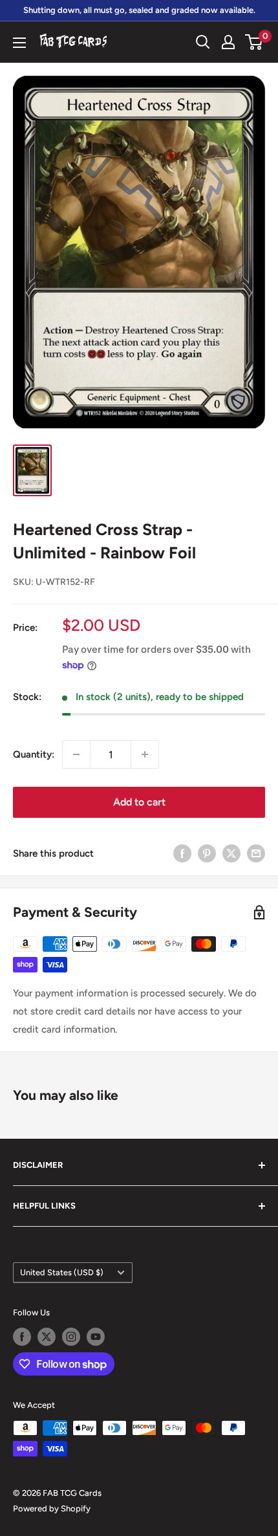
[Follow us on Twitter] (46, 1337)
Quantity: (33, 754)
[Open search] (203, 42)
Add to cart (139, 802)
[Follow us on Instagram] (71, 1337)
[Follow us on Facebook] (22, 1337)
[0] (254, 42)
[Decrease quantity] (76, 754)
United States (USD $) (61, 1272)
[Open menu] (19, 43)
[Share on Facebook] (182, 853)
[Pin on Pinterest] (207, 853)
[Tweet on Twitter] (231, 853)
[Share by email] (256, 853)
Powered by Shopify (52, 1508)
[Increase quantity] (144, 754)
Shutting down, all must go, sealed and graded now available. (139, 10)
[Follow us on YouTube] (96, 1337)
